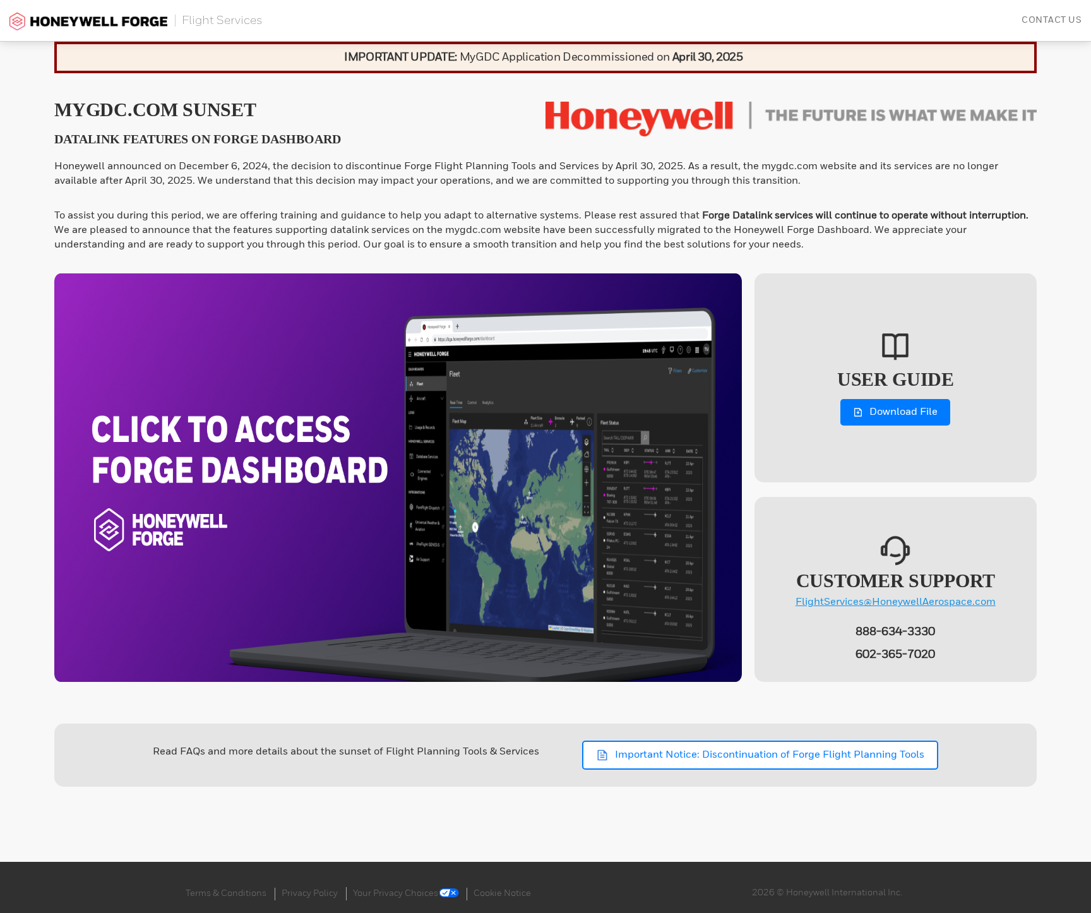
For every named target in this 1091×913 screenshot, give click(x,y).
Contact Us (1052, 20)
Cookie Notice (502, 893)
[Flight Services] (88, 20)
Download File (903, 412)
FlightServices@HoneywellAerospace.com (896, 602)
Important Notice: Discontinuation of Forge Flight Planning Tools (769, 755)
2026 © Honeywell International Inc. (827, 892)
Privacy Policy (310, 893)
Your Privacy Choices (395, 893)
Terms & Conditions (226, 893)
